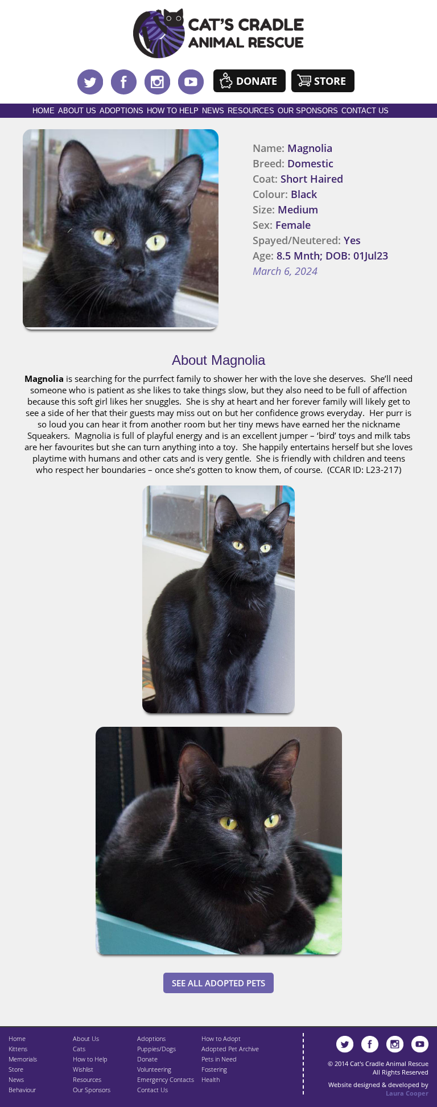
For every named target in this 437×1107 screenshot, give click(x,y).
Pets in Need (219, 1059)
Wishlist (83, 1069)
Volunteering (154, 1069)
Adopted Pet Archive (230, 1048)
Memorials (23, 1059)
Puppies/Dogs (156, 1048)
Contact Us (365, 110)
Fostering (214, 1069)
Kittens (18, 1048)
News (213, 110)
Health (210, 1079)
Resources (251, 110)
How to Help (173, 110)
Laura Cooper (407, 1093)
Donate (256, 81)
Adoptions (121, 110)
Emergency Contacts (165, 1079)
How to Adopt (221, 1038)
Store (330, 81)
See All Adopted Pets (218, 983)
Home (43, 110)
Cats (79, 1048)
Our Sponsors (308, 110)
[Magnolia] (218, 715)
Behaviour (22, 1089)
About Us (77, 110)
